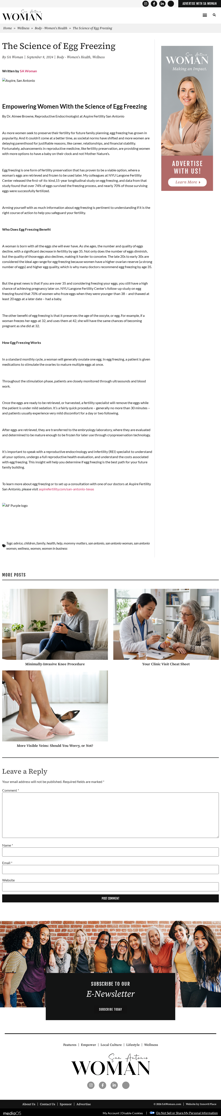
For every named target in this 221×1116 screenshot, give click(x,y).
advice (18, 543)
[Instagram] (145, 4)
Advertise (83, 1104)
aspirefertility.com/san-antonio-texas (66, 489)
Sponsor (66, 1104)
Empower (88, 1045)
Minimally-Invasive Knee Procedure (55, 664)
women (35, 548)
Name (7, 845)
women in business (54, 548)
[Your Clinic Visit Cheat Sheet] (166, 624)
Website (8, 880)
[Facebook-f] (154, 4)
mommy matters (75, 543)
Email (7, 863)
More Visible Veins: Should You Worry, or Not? (55, 745)
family (40, 543)
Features (69, 1045)
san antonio (96, 543)
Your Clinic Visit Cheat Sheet (166, 664)
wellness (23, 548)
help (59, 543)
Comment (10, 790)
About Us (28, 1104)
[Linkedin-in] (162, 4)
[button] (204, 15)
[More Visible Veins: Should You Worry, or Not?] (55, 705)
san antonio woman (119, 543)
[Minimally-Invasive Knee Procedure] (55, 624)
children (29, 543)
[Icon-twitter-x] (171, 4)
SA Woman (28, 71)
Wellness (23, 28)
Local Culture (111, 1045)
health (51, 543)
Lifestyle (133, 1045)
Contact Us (47, 1104)
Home (7, 28)
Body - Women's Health (51, 28)
